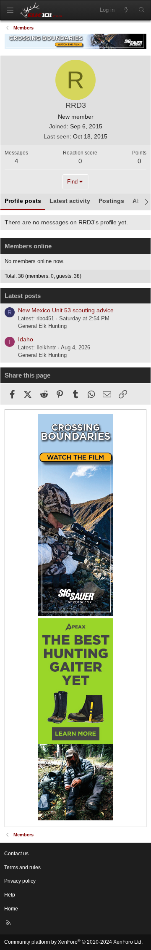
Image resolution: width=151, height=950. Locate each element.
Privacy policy (20, 881)
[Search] (141, 10)
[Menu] (10, 10)
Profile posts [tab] (23, 200)
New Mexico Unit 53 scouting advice (66, 310)
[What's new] (126, 10)
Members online (28, 246)
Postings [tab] (111, 200)
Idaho (25, 339)
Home (11, 909)
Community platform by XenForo (73, 942)
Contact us (16, 854)
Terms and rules (22, 867)
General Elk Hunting (42, 326)
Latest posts (23, 295)
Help (9, 895)
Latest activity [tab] (69, 200)
